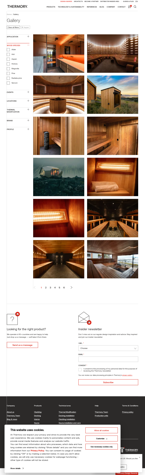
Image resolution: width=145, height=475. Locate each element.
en (136, 1)
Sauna (36, 423)
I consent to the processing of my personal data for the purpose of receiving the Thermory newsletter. (110, 370)
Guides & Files (128, 1)
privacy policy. (127, 375)
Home (9, 14)
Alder (14, 49)
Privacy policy (127, 412)
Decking (37, 415)
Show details (15, 468)
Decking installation (66, 415)
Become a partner (91, 1)
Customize (100, 438)
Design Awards (66, 1)
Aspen (14, 59)
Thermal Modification (67, 412)
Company (111, 7)
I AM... (81, 343)
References (92, 7)
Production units (101, 415)
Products (51, 7)
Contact (122, 7)
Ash (13, 54)
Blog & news (12, 419)
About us (10, 412)
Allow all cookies (101, 430)
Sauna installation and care (70, 423)
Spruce (14, 83)
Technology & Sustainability (71, 7)
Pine (13, 73)
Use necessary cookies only (102, 447)
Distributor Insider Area (109, 1)
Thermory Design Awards (126, 473)
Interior (37, 419)
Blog (102, 7)
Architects (78, 1)
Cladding (37, 412)
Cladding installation (67, 419)
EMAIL (81, 354)
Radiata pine (17, 78)
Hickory (15, 64)
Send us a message (22, 345)
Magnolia (15, 68)
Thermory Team (13, 415)
